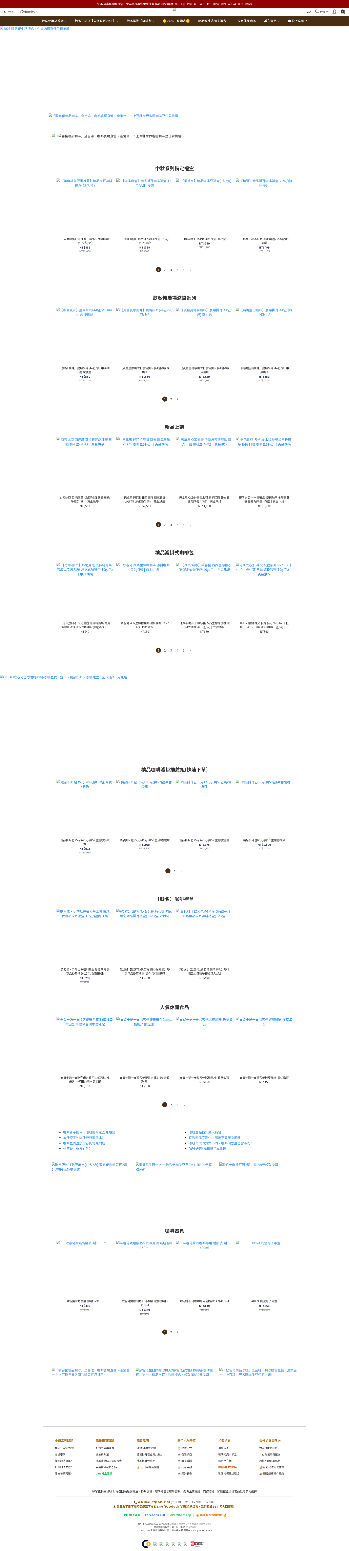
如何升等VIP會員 (64, 1448)
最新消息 (223, 1448)
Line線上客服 (104, 1473)
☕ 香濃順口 (185, 1454)
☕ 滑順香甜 (185, 1461)
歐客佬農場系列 (53, 21)
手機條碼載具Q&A (106, 1467)
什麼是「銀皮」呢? (76, 1148)
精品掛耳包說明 (146, 1461)
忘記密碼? (61, 1454)
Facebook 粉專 (155, 1515)
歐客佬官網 (224, 1461)
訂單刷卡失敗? (63, 1467)
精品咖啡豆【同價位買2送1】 (95, 21)
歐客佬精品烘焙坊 (228, 1473)
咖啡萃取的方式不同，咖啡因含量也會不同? (220, 1143)
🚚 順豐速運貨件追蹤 (271, 1473)
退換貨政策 (102, 1454)
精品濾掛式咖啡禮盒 (212, 21)
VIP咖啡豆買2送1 (146, 1448)
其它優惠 (270, 21)
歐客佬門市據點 (227, 1467)
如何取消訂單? (63, 1461)
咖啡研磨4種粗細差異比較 (207, 1148)
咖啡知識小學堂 (227, 1454)
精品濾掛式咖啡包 (139, 21)
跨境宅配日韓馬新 (269, 1461)
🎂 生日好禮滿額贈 (148, 1467)
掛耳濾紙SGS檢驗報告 (109, 1461)
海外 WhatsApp (180, 1515)
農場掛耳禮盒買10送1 (149, 1454)
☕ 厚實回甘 (185, 1448)
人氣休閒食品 (246, 21)
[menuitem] (158, 269)
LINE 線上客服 (131, 1515)
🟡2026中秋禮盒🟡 (176, 21)
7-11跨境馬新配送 (269, 1454)
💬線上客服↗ (297, 21)
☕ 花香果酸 (185, 1467)
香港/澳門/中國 (268, 1448)
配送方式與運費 (105, 1448)
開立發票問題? (63, 1473)
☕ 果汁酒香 (185, 1473)
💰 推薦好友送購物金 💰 (211, 1515)
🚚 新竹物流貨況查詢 (271, 1467)
